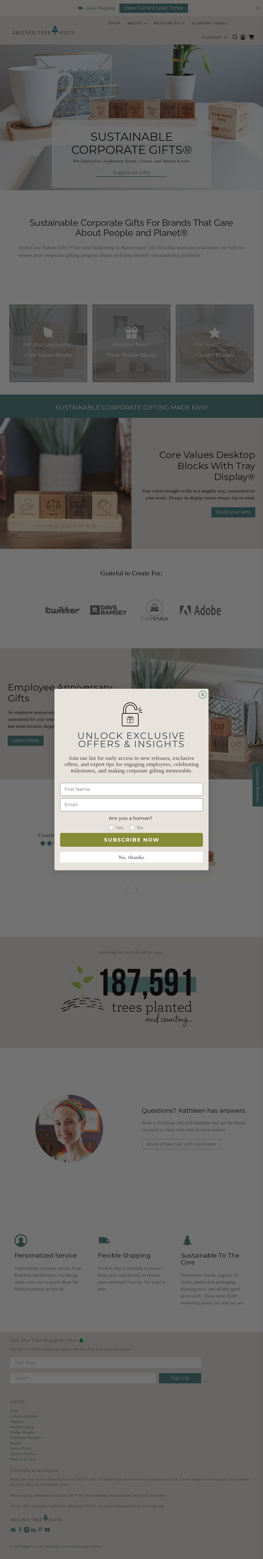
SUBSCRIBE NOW (131, 840)
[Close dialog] (202, 694)
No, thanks (131, 857)
